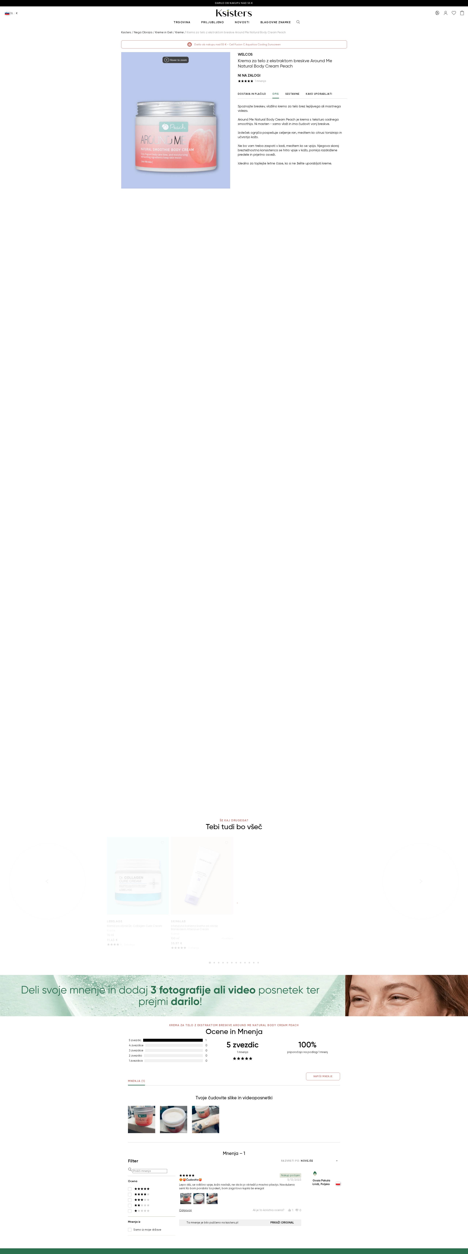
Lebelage (114, 921)
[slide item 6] (232, 962)
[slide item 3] (218, 962)
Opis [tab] (275, 94)
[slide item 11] (253, 962)
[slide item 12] (258, 962)
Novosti (242, 22)
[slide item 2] (214, 962)
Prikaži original (282, 1222)
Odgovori (185, 1210)
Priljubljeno (212, 22)
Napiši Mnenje (323, 1076)
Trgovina (182, 22)
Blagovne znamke (276, 22)
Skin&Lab (178, 921)
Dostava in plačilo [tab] (252, 94)
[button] (141, 1119)
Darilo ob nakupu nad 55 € (234, 3)
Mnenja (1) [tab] (136, 1081)
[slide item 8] (240, 962)
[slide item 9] (245, 962)
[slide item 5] (227, 962)
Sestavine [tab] (292, 94)
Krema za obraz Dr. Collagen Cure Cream (134, 926)
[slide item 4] (223, 962)
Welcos (245, 54)
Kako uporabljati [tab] (319, 94)
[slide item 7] (236, 962)
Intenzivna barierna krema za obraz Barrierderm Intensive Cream (194, 927)
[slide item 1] (210, 962)
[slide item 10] (249, 962)
